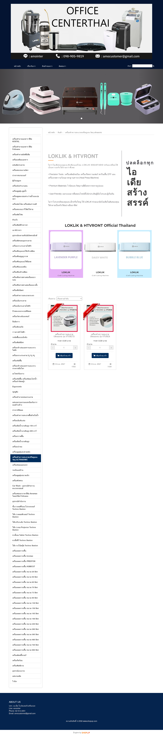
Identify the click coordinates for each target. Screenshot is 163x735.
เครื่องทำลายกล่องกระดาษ (22, 397)
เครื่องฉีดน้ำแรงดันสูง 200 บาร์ (24, 431)
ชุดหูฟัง (15, 391)
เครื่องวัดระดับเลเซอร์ (20, 316)
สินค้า (60, 132)
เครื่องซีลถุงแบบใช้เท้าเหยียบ (23, 251)
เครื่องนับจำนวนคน (20, 185)
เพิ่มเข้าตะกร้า (65, 355)
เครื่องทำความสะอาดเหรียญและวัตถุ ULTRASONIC (25, 458)
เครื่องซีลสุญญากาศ (20, 256)
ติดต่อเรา (62, 66)
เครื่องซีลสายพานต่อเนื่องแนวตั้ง (25, 285)
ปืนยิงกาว (16, 321)
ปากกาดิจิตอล (17, 410)
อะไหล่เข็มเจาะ (18, 373)
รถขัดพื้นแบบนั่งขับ (19, 337)
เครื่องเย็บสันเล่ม (18, 420)
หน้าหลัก (17, 66)
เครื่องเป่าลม (17, 446)
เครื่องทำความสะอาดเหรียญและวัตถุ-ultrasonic (83, 132)
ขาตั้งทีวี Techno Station (22, 540)
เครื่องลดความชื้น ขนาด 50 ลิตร (25, 577)
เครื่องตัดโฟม (17, 214)
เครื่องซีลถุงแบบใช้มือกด (21, 261)
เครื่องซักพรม (17, 480)
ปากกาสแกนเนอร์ (19, 175)
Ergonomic (17, 386)
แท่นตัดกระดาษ (18, 165)
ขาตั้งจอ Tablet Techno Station (25, 535)
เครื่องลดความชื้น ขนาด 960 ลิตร (25, 650)
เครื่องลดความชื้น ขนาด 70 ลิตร (25, 587)
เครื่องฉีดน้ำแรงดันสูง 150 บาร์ (24, 425)
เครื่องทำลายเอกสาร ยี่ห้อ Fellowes (22, 147)
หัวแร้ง (15, 219)
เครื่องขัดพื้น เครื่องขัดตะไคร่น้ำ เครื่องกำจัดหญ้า (24, 380)
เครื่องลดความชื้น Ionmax (22, 556)
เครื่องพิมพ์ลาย (18, 665)
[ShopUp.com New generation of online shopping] (86, 732)
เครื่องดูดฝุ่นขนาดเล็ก (20, 475)
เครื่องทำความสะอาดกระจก (23, 295)
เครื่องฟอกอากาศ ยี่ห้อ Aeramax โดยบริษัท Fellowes (24, 494)
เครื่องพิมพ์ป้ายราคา (20, 225)
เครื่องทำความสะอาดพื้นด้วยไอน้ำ (25, 415)
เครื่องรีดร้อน (17, 660)
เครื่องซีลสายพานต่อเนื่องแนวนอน (24, 278)
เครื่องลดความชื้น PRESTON (23, 561)
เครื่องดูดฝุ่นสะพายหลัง (21, 451)
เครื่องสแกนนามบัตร (20, 170)
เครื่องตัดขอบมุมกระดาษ (21, 240)
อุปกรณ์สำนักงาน (19, 501)
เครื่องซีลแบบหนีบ (19, 266)
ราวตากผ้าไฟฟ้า (18, 332)
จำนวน (53, 344)
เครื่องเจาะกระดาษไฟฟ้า (22, 245)
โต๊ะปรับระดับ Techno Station (24, 522)
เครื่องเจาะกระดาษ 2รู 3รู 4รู (23, 355)
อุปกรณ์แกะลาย (18, 670)
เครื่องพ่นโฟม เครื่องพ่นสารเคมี (24, 204)
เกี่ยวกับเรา (31, 66)
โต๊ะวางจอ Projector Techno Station (24, 528)
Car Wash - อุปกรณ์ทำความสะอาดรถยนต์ (23, 486)
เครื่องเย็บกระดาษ (19, 300)
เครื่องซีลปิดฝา (18, 290)
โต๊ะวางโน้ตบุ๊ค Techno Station (25, 545)
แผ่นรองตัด (16, 676)
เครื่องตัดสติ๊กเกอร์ (19, 655)
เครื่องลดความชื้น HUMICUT (23, 566)
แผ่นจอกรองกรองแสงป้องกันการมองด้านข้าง (24, 403)
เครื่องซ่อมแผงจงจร (20, 464)
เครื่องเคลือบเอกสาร (20, 159)
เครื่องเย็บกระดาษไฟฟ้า (21, 306)
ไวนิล (14, 681)
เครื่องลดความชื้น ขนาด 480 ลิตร (25, 639)
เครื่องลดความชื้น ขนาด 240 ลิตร (25, 624)
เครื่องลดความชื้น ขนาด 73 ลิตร (25, 592)
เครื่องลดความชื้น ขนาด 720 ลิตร (25, 644)
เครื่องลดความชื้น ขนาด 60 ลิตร (25, 582)
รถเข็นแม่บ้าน (17, 470)
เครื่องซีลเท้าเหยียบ (19, 272)
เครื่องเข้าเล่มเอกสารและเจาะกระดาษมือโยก (24, 367)
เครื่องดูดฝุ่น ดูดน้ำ (19, 191)
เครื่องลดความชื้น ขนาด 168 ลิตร (25, 618)
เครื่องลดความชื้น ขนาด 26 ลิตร (25, 571)
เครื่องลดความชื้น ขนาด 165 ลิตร (25, 613)
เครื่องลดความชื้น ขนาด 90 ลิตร (25, 597)
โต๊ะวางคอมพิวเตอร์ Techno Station (23, 515)
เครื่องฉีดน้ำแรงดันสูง (20, 441)
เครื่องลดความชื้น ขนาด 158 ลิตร (25, 608)
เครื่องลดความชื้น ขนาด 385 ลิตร (25, 634)
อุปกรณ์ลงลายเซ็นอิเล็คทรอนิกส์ (24, 235)
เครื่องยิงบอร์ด (17, 326)
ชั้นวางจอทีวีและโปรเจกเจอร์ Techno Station (23, 507)
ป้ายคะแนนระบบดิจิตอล (21, 311)
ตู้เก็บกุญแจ (16, 180)
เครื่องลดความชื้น (19, 550)
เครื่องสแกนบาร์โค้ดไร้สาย (22, 209)
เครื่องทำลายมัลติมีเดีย (21, 154)
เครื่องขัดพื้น (17, 360)
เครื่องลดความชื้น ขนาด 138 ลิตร (25, 603)
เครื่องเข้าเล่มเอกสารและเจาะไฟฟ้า (24, 348)
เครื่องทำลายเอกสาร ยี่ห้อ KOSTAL (22, 140)
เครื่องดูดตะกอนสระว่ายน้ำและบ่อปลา (25, 197)
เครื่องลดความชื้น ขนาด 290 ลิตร (25, 629)
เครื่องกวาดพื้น (18, 436)
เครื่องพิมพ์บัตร (18, 342)
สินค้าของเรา (47, 66)
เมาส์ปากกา (17, 230)
